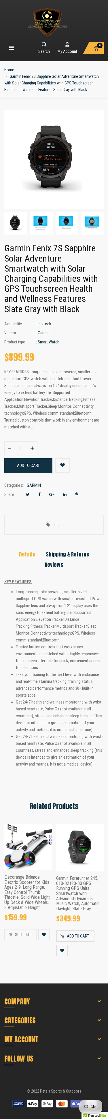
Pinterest (76, 494)
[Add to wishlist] (62, 465)
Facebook (39, 494)
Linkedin (65, 494)
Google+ (51, 494)
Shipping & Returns (67, 554)
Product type (14, 342)
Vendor (10, 333)
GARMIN (34, 485)
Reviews (54, 565)
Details (27, 554)
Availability (13, 324)
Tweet (28, 494)
